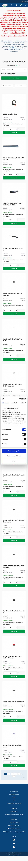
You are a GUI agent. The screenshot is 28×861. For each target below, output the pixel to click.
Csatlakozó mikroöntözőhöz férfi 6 (12, 340)
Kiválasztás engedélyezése (14, 456)
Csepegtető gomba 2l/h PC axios (12, 746)
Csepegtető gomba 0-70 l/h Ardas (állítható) (12, 657)
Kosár (14, 836)
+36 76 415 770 (14, 822)
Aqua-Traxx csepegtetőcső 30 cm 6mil (13, 158)
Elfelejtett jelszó (14, 794)
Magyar (25, 1)
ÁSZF (14, 797)
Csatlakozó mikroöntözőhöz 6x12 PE (12, 294)
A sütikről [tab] (23, 403)
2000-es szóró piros (10, 114)
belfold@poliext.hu (14, 48)
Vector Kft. (17, 854)
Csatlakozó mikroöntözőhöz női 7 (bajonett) (13, 521)
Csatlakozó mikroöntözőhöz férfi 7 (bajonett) (12, 385)
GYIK (14, 800)
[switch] (24, 434)
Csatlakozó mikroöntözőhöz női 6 (13, 475)
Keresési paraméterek (14, 78)
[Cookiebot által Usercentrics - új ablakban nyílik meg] (19, 399)
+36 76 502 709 (15, 825)
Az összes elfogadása (14, 451)
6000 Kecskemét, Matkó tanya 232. (14, 831)
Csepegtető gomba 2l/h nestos (13, 701)
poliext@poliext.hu (14, 828)
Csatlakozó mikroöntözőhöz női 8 (13, 611)
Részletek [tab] (14, 403)
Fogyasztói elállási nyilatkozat (14, 814)
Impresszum (14, 811)
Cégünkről (14, 808)
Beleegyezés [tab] (5, 403)
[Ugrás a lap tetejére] (25, 858)
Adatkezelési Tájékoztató (14, 803)
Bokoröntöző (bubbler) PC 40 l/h (13, 249)
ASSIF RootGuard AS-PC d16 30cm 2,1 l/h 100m (13, 204)
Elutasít (14, 461)
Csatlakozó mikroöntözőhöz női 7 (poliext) (13, 566)
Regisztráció (14, 791)
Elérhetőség (14, 819)
